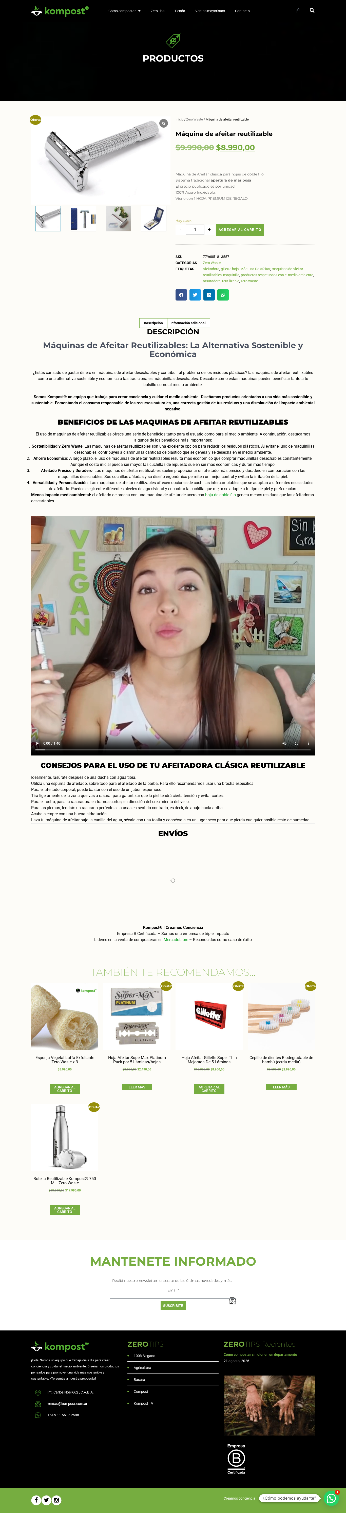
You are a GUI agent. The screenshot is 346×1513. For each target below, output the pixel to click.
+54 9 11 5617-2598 (63, 1415)
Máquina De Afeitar (255, 269)
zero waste (249, 281)
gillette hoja (230, 269)
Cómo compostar (122, 11)
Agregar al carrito (240, 230)
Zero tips (157, 11)
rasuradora (212, 281)
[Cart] (298, 10)
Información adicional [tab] (188, 323)
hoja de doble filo (220, 494)
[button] (312, 10)
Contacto (242, 11)
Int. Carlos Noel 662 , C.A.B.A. (70, 1392)
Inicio (179, 119)
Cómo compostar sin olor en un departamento (260, 1354)
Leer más (137, 1087)
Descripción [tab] (153, 323)
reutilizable (230, 281)
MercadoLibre (176, 939)
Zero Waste (194, 119)
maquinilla (231, 275)
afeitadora (211, 269)
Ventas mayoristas (210, 11)
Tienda (180, 11)
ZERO (145, 1344)
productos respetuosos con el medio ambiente (277, 275)
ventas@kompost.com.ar (67, 1404)
